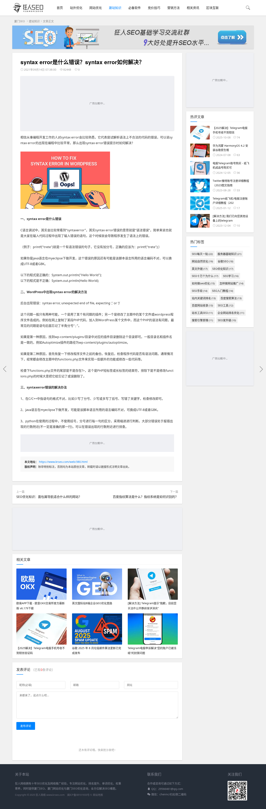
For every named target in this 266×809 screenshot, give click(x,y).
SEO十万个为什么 (205, 276)
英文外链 (200, 269)
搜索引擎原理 (202, 320)
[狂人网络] (28, 13)
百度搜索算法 (231, 298)
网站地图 (98, 795)
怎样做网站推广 (231, 283)
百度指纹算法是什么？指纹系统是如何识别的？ (145, 497)
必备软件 (134, 8)
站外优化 (76, 8)
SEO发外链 (227, 320)
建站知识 (115, 8)
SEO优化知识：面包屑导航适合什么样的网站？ (49, 497)
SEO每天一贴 (202, 254)
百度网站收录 (202, 305)
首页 (60, 8)
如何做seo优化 (203, 283)
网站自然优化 (202, 261)
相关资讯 (193, 8)
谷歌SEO (225, 261)
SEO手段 (199, 291)
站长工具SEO (202, 313)
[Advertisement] (97, 103)
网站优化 (95, 8)
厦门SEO (19, 21)
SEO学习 (231, 276)
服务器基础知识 (229, 254)
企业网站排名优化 (231, 313)
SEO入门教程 (222, 291)
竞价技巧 (154, 8)
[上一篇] (5, 369)
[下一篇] (261, 369)
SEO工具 (225, 305)
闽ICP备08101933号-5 (79, 795)
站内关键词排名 (204, 298)
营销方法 (173, 8)
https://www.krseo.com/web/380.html (63, 462)
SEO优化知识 (222, 269)
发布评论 (25, 726)
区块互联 (212, 8)
